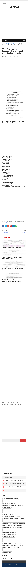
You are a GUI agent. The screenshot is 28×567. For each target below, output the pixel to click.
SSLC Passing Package (9, 534)
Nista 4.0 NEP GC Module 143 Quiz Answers (14, 486)
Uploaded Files (7, 552)
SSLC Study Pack (7, 547)
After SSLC (21, 505)
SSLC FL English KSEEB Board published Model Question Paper (12, 269)
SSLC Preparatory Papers (10, 538)
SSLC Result (6, 545)
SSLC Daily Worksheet (19, 523)
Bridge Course (7, 507)
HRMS (17, 516)
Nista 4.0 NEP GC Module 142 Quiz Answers (14, 483)
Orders (22, 518)
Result (5, 521)
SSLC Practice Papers (9, 536)
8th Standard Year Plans (9, 503)
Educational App (7, 514)
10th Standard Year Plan (9, 501)
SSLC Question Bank (8, 541)
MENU (5, 40)
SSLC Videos (17, 547)
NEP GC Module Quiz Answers (11, 518)
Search (23, 440)
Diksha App (19, 512)
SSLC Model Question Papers (8, 222)
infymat (13, 564)
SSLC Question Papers (9, 543)
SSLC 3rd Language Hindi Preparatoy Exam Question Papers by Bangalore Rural (13, 280)
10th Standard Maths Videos (10, 498)
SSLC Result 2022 (8, 477)
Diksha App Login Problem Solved (12, 489)
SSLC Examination (7, 525)
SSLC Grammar (7, 527)
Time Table (18, 550)
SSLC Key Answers (8, 530)
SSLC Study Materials (17, 545)
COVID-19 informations (9, 512)
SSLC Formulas (18, 525)
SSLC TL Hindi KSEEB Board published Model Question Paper (12, 258)
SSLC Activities (7, 523)
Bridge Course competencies (11, 509)
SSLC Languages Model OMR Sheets (11, 247)
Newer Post (5, 232)
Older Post (23, 232)
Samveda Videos (13, 521)
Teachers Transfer (8, 550)
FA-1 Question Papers (8, 516)
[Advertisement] (14, 24)
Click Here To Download (7, 188)
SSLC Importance (17, 527)
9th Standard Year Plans (9, 505)
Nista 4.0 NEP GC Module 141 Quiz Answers (14, 480)
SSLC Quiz (19, 543)
